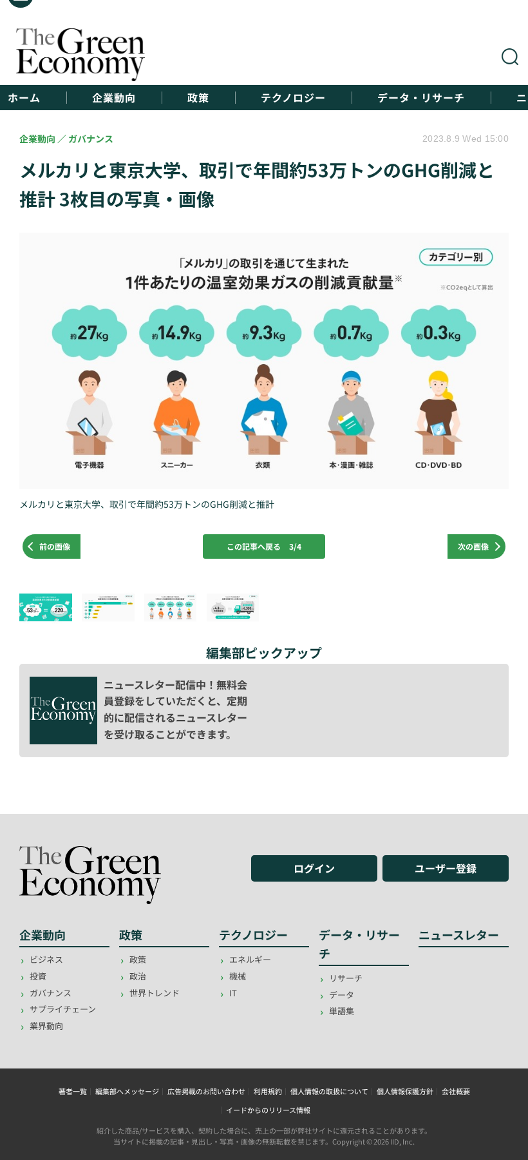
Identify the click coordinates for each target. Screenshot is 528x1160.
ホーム (24, 98)
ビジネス (46, 959)
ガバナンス (50, 993)
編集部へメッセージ (127, 1091)
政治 (137, 976)
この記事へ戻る (264, 546)
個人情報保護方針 (405, 1091)
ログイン (314, 868)
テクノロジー (293, 98)
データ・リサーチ (421, 98)
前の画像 (54, 546)
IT (233, 993)
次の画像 (473, 546)
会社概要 (456, 1091)
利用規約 (268, 1091)
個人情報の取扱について (329, 1091)
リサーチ (346, 978)
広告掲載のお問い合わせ (206, 1091)
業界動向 (46, 1026)
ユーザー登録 (445, 868)
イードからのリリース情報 (268, 1110)
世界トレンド (154, 993)
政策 (198, 98)
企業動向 (114, 98)
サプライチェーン (63, 1009)
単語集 (341, 1011)
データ (341, 995)
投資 (38, 976)
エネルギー (250, 959)
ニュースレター (459, 934)
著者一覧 (73, 1091)
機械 (237, 976)
